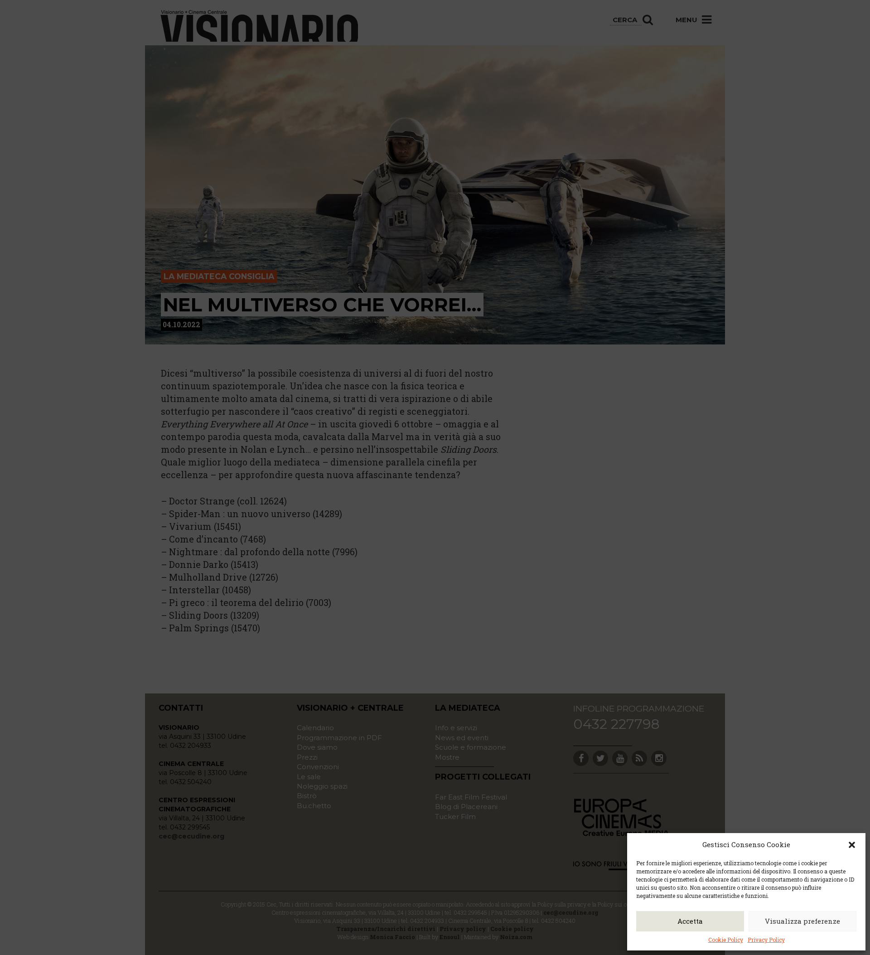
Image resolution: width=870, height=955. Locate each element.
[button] (851, 844)
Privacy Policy (766, 939)
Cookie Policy (725, 939)
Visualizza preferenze (802, 921)
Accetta (690, 921)
